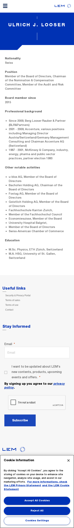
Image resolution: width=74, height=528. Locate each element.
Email (8, 344)
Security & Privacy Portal (18, 295)
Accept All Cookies (37, 500)
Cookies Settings (37, 520)
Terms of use (11, 305)
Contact (9, 310)
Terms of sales (12, 300)
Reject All (37, 510)
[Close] (68, 460)
